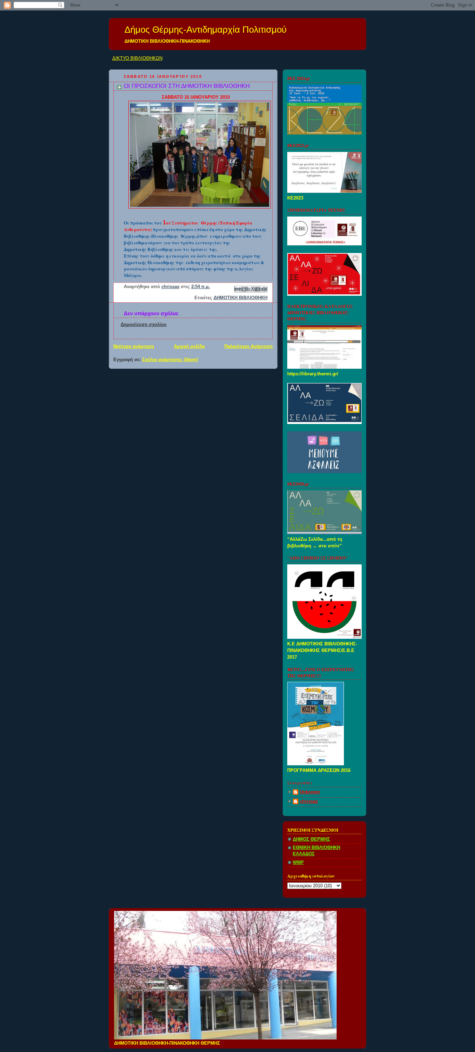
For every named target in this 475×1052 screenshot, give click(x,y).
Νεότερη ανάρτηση (133, 346)
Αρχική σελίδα (189, 346)
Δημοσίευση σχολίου (144, 324)
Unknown (310, 792)
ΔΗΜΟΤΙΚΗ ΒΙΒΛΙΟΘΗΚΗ (240, 297)
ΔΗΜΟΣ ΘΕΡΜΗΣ (311, 839)
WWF (298, 862)
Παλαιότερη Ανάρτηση (248, 346)
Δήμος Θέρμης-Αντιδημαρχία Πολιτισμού (205, 29)
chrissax (309, 801)
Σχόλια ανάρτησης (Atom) (170, 359)
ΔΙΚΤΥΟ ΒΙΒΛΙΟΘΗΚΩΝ (137, 58)
